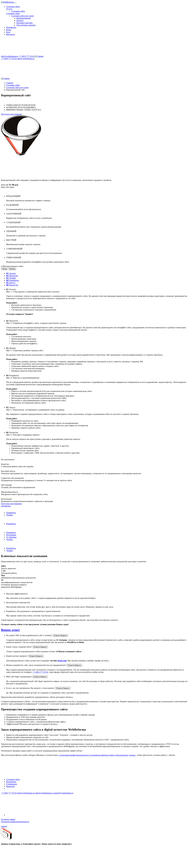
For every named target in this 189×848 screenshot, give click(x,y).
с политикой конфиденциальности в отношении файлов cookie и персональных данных (97, 755)
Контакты (10, 34)
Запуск (10, 283)
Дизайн (11, 278)
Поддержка (11, 535)
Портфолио (11, 27)
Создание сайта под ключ (22, 16)
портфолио (6, 506)
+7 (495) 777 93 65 (27, 56)
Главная (9, 83)
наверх (4, 826)
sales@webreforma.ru (44, 793)
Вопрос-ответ (10, 630)
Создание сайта (13, 6)
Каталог (20, 20)
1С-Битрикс (11, 537)
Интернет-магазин (24, 23)
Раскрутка (12, 285)
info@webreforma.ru (9, 56)
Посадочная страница (25, 25)
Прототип (12, 276)
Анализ (11, 273)
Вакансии (10, 786)
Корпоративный (23, 18)
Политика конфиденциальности (15, 822)
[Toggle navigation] (15, 2)
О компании (11, 784)
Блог (8, 32)
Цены (8, 30)
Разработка (12, 280)
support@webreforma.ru (63, 793)
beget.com (62, 661)
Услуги (9, 9)
